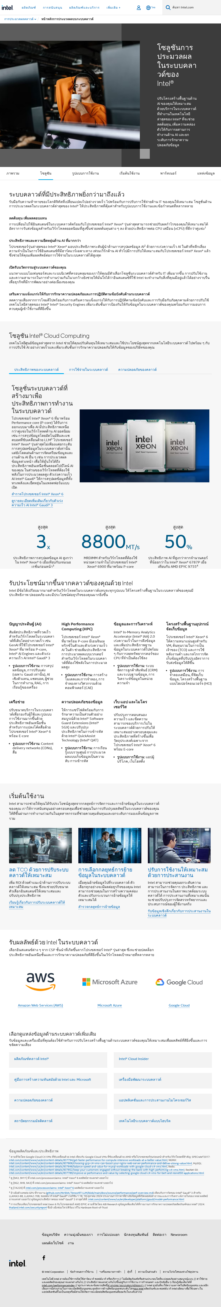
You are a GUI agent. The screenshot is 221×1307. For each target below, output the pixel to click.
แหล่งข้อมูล (206, 173)
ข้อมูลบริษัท (51, 1235)
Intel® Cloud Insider (134, 1059)
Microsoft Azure (110, 1005)
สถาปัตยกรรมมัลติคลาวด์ (33, 1121)
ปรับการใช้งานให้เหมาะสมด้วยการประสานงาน (178, 872)
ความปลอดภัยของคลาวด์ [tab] (137, 370)
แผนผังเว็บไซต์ (52, 1243)
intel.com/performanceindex (58, 1285)
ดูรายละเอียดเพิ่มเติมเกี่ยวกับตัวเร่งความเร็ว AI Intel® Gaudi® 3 (37, 503)
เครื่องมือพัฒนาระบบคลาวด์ (140, 1079)
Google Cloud (179, 1005)
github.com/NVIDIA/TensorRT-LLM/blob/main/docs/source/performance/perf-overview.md (100, 1192)
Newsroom (179, 1235)
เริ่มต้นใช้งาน (130, 173)
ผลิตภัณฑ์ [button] (29, 7)
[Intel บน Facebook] (43, 1259)
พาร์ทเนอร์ (168, 173)
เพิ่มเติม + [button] (114, 7)
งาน (71, 1243)
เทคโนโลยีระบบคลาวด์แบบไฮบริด (144, 1121)
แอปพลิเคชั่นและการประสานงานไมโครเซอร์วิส (155, 1100)
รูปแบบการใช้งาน (85, 173)
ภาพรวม (12, 173)
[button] (110, 856)
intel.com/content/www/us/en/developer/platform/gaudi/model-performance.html (136, 1199)
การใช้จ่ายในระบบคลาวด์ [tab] (88, 370)
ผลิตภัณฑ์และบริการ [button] (84, 7)
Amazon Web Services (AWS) (40, 1005)
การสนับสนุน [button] (52, 7)
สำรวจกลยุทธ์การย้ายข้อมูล (99, 907)
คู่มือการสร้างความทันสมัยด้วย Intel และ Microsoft (52, 1079)
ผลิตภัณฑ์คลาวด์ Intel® (31, 1059)
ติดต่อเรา (159, 1235)
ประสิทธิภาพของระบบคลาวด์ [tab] (36, 370)
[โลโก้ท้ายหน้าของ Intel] (17, 1263)
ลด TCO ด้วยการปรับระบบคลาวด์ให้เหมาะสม (38, 872)
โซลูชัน (45, 173)
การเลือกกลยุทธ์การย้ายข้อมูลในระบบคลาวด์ (105, 872)
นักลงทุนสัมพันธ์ (136, 1235)
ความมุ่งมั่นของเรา (78, 1235)
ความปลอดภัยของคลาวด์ (33, 1100)
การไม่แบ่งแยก (108, 1235)
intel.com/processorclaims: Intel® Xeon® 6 (50, 1187)
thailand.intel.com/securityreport (28, 1207)
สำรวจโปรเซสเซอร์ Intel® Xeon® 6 (37, 494)
